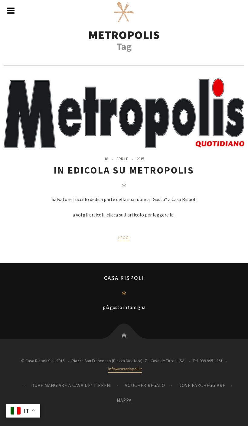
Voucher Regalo (145, 385)
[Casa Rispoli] (124, 12)
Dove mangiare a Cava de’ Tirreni (71, 385)
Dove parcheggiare (201, 385)
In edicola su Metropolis (124, 170)
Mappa (124, 400)
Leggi (124, 237)
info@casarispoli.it (125, 369)
